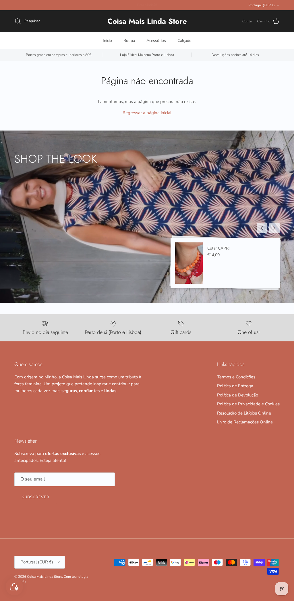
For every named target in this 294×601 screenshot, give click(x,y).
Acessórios (156, 40)
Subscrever (35, 497)
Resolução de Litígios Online (244, 413)
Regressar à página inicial (147, 113)
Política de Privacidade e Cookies (248, 404)
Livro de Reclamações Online (245, 422)
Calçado (184, 40)
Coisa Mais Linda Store (44, 576)
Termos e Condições (236, 377)
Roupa (129, 40)
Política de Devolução (237, 395)
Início (107, 40)
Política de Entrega (235, 386)
